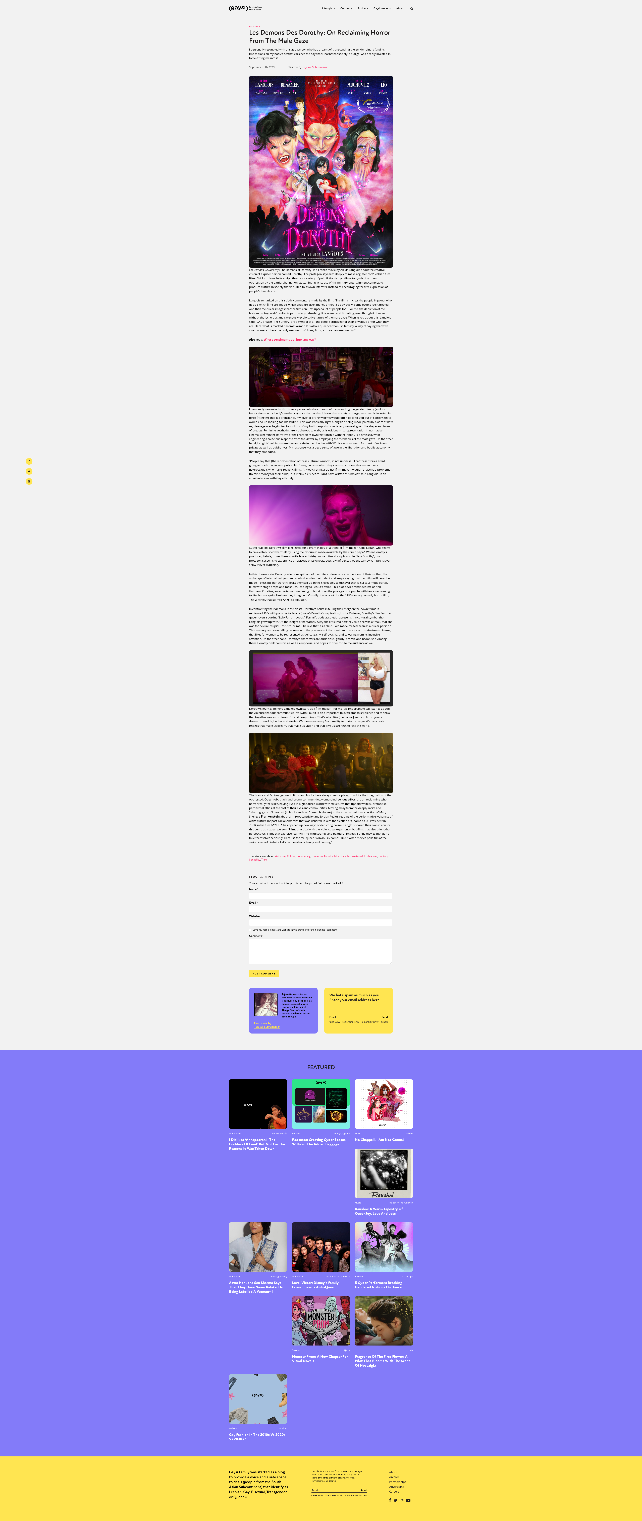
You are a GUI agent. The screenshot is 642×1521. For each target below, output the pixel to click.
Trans (264, 859)
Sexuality (254, 859)
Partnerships (397, 1482)
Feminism (317, 856)
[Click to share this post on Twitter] (29, 471)
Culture (345, 8)
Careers (394, 1491)
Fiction (361, 8)
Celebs (291, 856)
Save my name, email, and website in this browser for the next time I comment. (295, 929)
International (355, 856)
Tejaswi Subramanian (315, 67)
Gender (328, 856)
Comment (256, 936)
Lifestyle (327, 8)
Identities (340, 856)
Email (253, 903)
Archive (394, 1477)
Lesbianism (370, 856)
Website (254, 916)
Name (253, 889)
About (400, 8)
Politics (383, 856)
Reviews (254, 26)
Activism (280, 856)
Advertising (396, 1487)
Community (303, 856)
